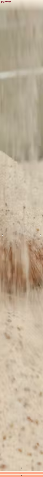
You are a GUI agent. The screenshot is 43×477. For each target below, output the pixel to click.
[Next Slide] (40, 237)
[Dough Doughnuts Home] (6, 2)
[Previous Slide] (2, 237)
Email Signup (21, 475)
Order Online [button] (21, 473)
